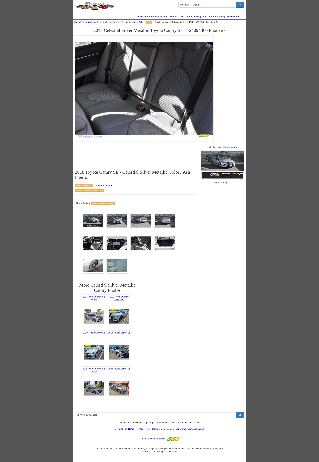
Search (170, 429)
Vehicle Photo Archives (147, 16)
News (197, 16)
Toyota (102, 22)
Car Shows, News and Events (190, 429)
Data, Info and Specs (213, 16)
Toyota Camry (115, 22)
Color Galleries (169, 16)
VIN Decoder (232, 16)
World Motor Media (156, 438)
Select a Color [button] (103, 185)
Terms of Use (158, 429)
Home (77, 22)
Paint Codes (185, 16)
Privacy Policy (143, 429)
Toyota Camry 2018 (133, 22)
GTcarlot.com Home (124, 429)
